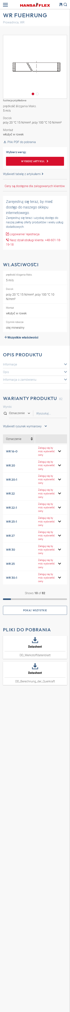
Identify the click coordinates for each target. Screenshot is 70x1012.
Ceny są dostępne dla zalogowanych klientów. (35, 186)
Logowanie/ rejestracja (24, 234)
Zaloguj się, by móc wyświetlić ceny (46, 451)
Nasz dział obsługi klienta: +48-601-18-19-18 (33, 242)
